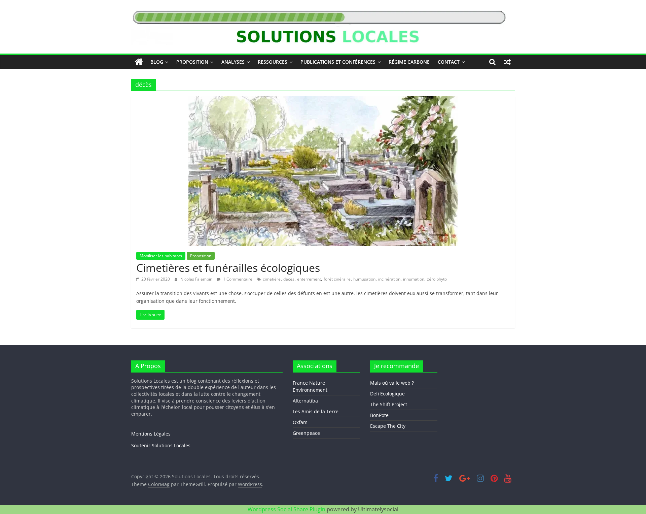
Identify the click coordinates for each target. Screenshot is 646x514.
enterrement (309, 279)
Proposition (192, 62)
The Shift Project (388, 404)
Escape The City (387, 426)
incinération (389, 279)
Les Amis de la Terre (315, 411)
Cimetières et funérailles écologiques (228, 267)
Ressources (272, 62)
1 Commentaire (237, 279)
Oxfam (300, 422)
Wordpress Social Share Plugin (287, 509)
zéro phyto (437, 279)
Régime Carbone (409, 62)
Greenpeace (306, 433)
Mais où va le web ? (392, 383)
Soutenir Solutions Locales (160, 445)
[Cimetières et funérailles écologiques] (323, 100)
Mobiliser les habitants (161, 256)
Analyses (233, 62)
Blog (156, 62)
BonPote (379, 415)
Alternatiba (305, 400)
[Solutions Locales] (138, 62)
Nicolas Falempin (196, 279)
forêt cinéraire (337, 279)
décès (288, 279)
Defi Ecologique (387, 393)
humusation (364, 279)
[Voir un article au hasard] (507, 62)
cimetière (272, 279)
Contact (449, 62)
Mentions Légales (151, 433)
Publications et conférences (337, 62)
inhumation (413, 279)
